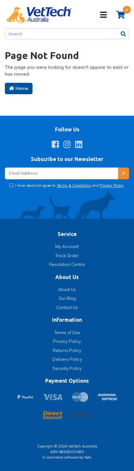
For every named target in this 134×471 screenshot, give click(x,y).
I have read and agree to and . (69, 185)
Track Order (67, 255)
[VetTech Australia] (39, 14)
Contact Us (67, 307)
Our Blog (67, 298)
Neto (87, 457)
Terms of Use (67, 332)
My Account (67, 246)
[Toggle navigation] (103, 15)
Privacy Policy (112, 185)
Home (21, 88)
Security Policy (67, 368)
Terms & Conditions (74, 185)
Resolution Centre (67, 264)
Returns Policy (67, 350)
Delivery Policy (67, 359)
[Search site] (123, 34)
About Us (67, 289)
